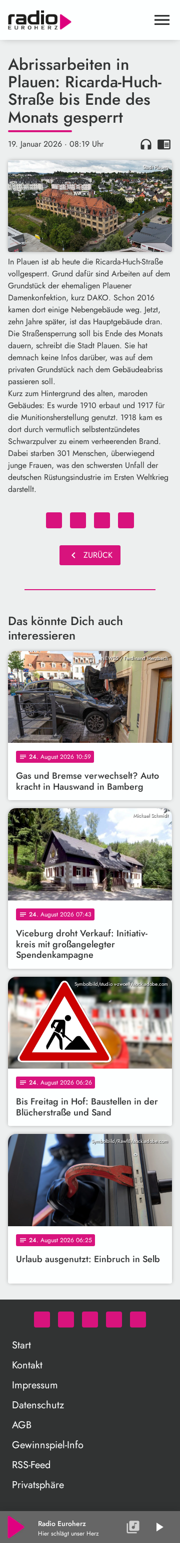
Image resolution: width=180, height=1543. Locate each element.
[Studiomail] (114, 1319)
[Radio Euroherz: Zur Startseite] (78, 20)
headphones (146, 144)
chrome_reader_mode (164, 144)
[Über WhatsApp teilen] (102, 520)
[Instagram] (90, 1319)
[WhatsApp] (42, 1319)
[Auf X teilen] (78, 520)
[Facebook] (66, 1319)
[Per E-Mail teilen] (126, 520)
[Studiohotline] (138, 1319)
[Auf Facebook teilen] (54, 520)
